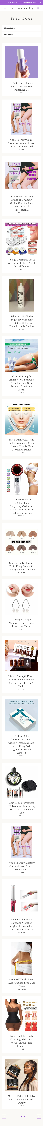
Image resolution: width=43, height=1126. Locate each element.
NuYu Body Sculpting (21, 8)
